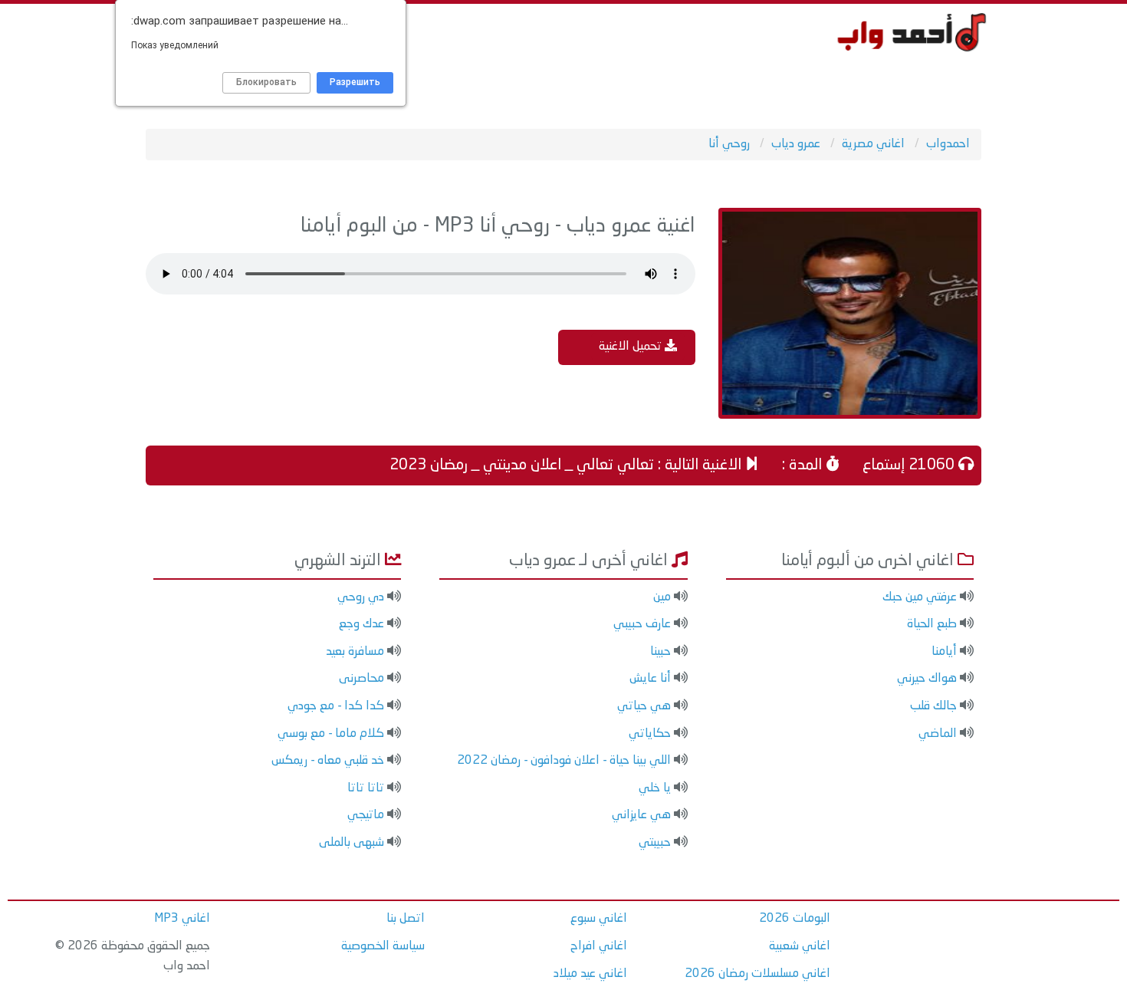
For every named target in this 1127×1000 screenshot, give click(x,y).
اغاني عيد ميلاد (590, 974)
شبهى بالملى (351, 843)
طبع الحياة (932, 624)
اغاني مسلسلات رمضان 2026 (757, 974)
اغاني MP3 (182, 919)
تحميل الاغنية (632, 346)
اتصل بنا (405, 919)
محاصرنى (361, 679)
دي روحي (360, 597)
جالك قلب (933, 706)
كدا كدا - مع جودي (336, 706)
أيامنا (944, 652)
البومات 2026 (794, 919)
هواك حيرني (927, 679)
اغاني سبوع (598, 919)
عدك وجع (361, 624)
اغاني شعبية (799, 946)
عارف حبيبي (642, 624)
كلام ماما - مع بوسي (331, 734)
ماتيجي (365, 815)
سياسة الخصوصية (383, 946)
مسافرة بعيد (355, 652)
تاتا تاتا (365, 788)
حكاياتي (650, 734)
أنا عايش (650, 679)
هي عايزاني (641, 815)
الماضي (937, 734)
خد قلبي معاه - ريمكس (327, 761)
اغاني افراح (598, 946)
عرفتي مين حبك (919, 597)
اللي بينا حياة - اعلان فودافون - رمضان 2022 (564, 761)
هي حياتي (644, 706)
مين (662, 597)
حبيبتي (655, 843)
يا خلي (655, 788)
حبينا (660, 652)
